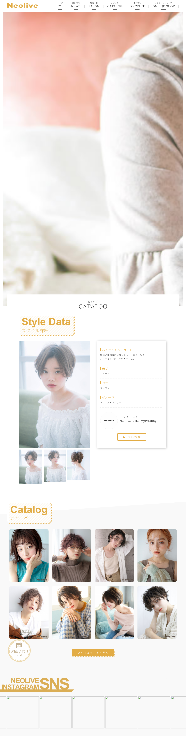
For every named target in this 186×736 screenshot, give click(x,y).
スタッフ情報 (132, 436)
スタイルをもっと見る (93, 652)
